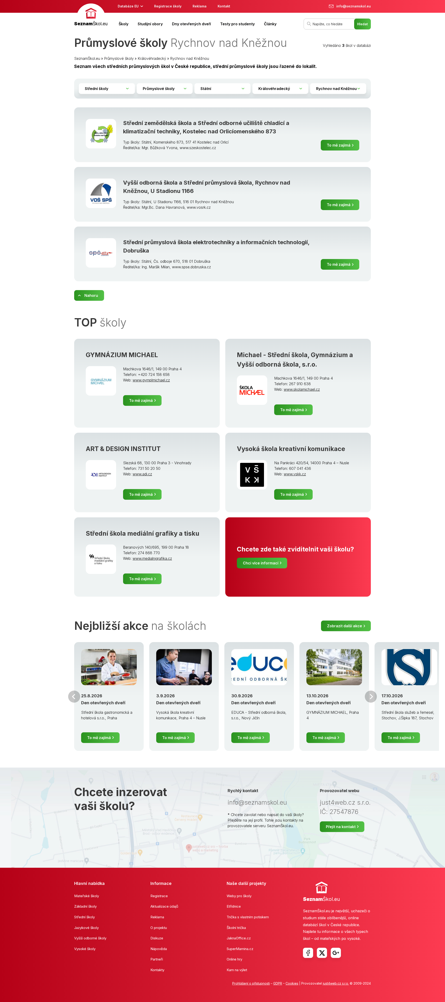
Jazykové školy (86, 927)
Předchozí (74, 697)
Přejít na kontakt (341, 826)
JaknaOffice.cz (239, 938)
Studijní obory (150, 24)
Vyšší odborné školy (90, 938)
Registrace (159, 896)
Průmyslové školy (119, 58)
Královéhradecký (152, 58)
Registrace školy (167, 6)
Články (270, 24)
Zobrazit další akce (344, 626)
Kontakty (157, 970)
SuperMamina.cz (240, 949)
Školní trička (236, 927)
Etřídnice (234, 906)
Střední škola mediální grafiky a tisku (142, 533)
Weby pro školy (239, 896)
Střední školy (84, 917)
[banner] (91, 15)
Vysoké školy (84, 949)
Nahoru (91, 295)
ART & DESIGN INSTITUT (123, 449)
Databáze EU (128, 6)
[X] (322, 953)
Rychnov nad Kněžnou (189, 58)
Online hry (234, 959)
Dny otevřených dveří (191, 24)
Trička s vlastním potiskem (248, 917)
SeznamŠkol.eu (87, 58)
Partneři (156, 959)
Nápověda (158, 949)
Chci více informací (260, 563)
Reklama (200, 6)
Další (371, 697)
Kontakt (224, 6)
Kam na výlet (237, 970)
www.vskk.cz (295, 474)
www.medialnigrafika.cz (152, 558)
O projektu (158, 927)
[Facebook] (308, 953)
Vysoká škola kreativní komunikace (291, 449)
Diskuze (156, 938)
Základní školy (85, 906)
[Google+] (336, 953)
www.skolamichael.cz (302, 389)
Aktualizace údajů (164, 906)
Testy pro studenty (237, 24)
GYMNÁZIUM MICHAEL (122, 355)
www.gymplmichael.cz (151, 380)
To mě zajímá (338, 145)
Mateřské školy (86, 896)
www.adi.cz (142, 474)
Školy (123, 24)
